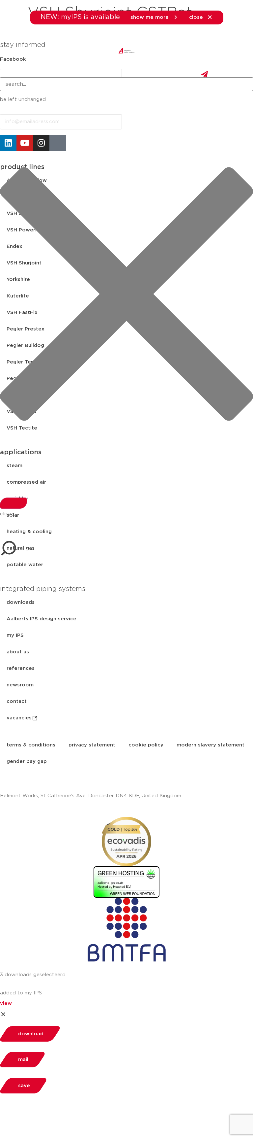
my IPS (15, 635)
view (6, 1003)
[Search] (13, 503)
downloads (21, 602)
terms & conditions (31, 744)
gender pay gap (27, 761)
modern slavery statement (210, 744)
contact (17, 701)
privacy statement (92, 744)
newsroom (20, 684)
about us (18, 651)
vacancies (19, 717)
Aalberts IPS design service (41, 618)
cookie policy (145, 744)
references (21, 668)
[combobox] (126, 84)
